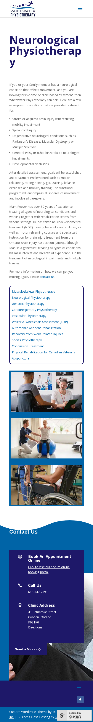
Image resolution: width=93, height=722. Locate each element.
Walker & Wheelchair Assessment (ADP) (40, 322)
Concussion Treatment (28, 346)
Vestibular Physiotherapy (29, 316)
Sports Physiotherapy (27, 340)
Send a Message (28, 649)
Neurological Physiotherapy (31, 297)
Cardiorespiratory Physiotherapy (34, 310)
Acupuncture (20, 358)
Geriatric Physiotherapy (28, 304)
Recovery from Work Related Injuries (37, 334)
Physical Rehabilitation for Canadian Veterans (43, 352)
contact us (47, 277)
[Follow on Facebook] (80, 699)
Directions (35, 627)
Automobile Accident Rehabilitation (36, 328)
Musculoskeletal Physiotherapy (33, 291)
